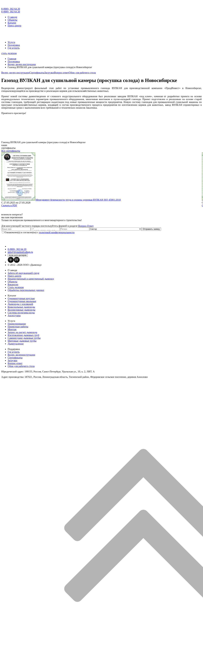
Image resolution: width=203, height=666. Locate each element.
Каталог (12, 22)
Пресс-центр (14, 25)
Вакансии (13, 284)
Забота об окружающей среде (23, 273)
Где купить (14, 48)
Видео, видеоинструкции (21, 354)
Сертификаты (36, 72)
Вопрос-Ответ (86, 226)
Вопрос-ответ (61, 72)
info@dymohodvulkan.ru (20, 252)
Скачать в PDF (9, 205)
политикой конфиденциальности (57, 232)
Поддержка (14, 45)
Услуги (11, 42)
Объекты (12, 20)
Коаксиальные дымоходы (21, 307)
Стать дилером (16, 287)
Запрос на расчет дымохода (22, 332)
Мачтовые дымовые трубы (22, 340)
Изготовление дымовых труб (23, 335)
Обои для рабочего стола (82, 72)
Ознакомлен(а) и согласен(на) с (39, 232)
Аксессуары (14, 315)
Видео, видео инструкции (15, 72)
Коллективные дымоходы (21, 309)
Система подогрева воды (21, 312)
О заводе (12, 17)
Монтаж (12, 329)
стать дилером (9, 53)
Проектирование (17, 323)
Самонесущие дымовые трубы (24, 338)
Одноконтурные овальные (22, 301)
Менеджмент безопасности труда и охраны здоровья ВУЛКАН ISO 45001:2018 (78, 199)
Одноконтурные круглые (21, 298)
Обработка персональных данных (26, 290)
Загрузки (49, 72)
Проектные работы (18, 326)
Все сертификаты (10, 150)
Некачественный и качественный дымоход (31, 278)
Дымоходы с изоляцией (20, 304)
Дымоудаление (16, 343)
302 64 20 (10, 8)
